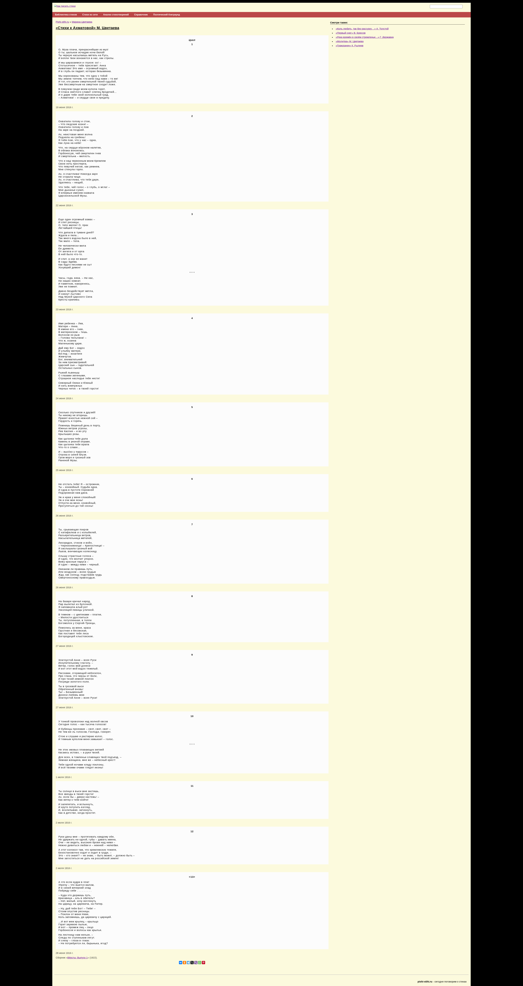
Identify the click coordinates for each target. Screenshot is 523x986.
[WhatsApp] (199, 962)
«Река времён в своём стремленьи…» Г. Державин (365, 37)
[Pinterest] (203, 962)
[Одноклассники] (184, 962)
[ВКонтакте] (180, 962)
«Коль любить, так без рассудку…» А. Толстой (362, 28)
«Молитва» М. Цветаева (350, 41)
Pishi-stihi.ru (62, 22)
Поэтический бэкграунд (166, 14)
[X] (192, 962)
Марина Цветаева (82, 22)
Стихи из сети (90, 14)
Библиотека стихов (66, 14)
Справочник (141, 14)
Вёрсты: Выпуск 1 (77, 957)
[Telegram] (188, 962)
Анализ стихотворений (116, 14)
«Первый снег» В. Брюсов (351, 33)
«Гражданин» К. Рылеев (349, 45)
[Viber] (195, 962)
